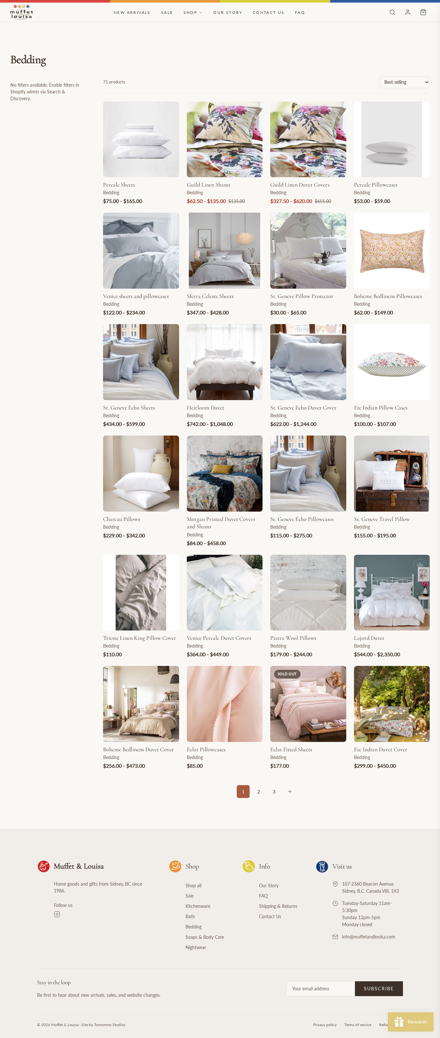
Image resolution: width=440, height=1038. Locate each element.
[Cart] (423, 12)
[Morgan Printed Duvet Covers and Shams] (225, 474)
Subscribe (379, 988)
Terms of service (357, 1024)
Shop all (193, 885)
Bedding (194, 926)
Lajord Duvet (369, 637)
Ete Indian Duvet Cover (380, 749)
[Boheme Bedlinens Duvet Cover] (141, 704)
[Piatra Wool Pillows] (308, 593)
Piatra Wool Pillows (293, 637)
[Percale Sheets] (141, 139)
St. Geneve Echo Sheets (129, 407)
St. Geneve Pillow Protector (301, 296)
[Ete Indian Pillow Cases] (392, 362)
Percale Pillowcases (375, 184)
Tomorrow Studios (109, 1024)
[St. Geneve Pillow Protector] (308, 251)
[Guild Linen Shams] (225, 139)
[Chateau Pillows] (141, 474)
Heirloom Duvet (205, 407)
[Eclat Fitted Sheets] (308, 704)
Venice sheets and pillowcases (136, 296)
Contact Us (269, 12)
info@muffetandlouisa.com (368, 936)
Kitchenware (198, 906)
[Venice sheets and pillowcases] (141, 251)
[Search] (392, 12)
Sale (167, 12)
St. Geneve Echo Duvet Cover (303, 407)
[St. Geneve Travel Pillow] (392, 474)
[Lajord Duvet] (392, 593)
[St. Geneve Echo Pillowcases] (308, 474)
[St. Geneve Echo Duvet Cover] (308, 362)
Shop (190, 12)
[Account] (407, 12)
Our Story (228, 12)
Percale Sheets (119, 184)
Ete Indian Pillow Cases (380, 407)
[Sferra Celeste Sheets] (225, 251)
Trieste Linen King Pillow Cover (139, 637)
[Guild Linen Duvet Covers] (308, 139)
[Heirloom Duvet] (225, 362)
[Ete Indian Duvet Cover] (392, 704)
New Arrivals (132, 12)
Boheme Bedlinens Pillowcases (388, 296)
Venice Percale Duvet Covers (219, 637)
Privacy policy (325, 1024)
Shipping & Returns (278, 906)
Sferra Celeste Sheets (210, 296)
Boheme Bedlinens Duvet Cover (138, 749)
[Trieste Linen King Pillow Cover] (141, 593)
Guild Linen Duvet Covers (300, 184)
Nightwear (196, 947)
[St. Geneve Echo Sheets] (141, 362)
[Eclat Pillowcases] (225, 704)
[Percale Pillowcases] (392, 139)
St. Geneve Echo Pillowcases (302, 519)
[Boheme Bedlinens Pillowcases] (392, 251)
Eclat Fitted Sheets (291, 749)
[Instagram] (103, 914)
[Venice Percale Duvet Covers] (225, 593)
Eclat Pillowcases (206, 749)
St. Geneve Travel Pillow (382, 519)
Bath (190, 916)
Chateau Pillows (121, 519)
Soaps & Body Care (205, 937)
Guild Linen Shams (208, 184)
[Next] (289, 791)
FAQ (300, 12)
